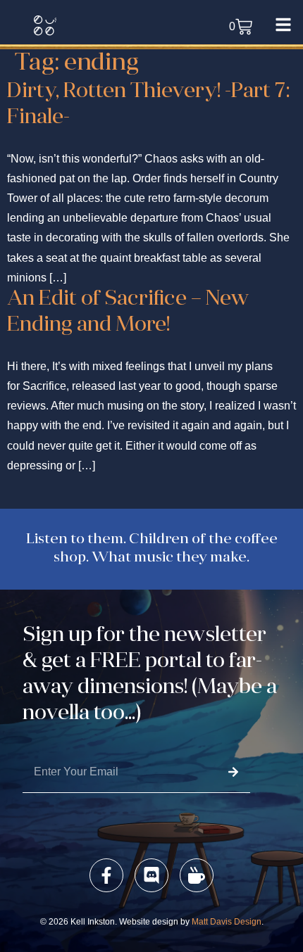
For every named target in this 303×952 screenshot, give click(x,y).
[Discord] (151, 875)
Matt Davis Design (226, 922)
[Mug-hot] (197, 875)
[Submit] (233, 772)
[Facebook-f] (106, 875)
